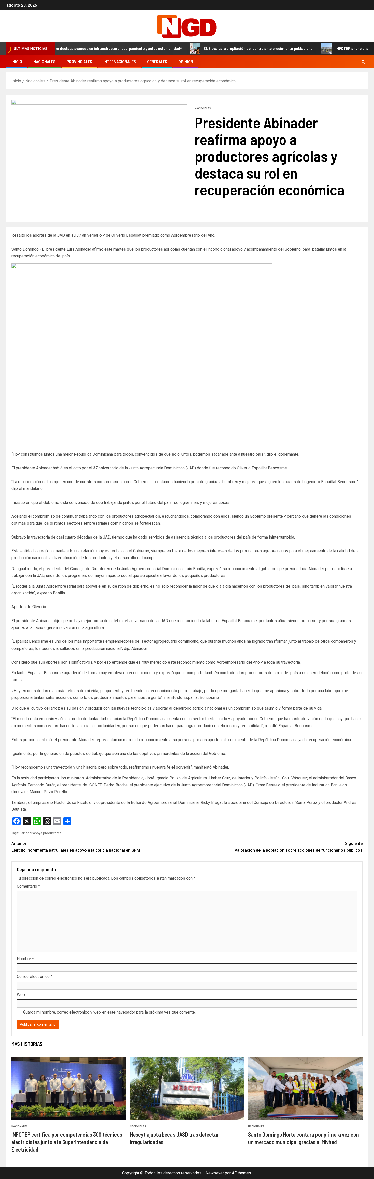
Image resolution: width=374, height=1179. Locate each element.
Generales (157, 62)
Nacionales (44, 62)
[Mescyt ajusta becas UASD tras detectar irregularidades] (187, 1088)
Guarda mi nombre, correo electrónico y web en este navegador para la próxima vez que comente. (109, 1012)
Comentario (28, 886)
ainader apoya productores (41, 833)
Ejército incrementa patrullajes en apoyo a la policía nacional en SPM (75, 847)
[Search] (363, 62)
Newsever (215, 1173)
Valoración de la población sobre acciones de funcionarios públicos (299, 847)
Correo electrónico (34, 976)
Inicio (16, 62)
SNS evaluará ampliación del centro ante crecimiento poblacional (230, 49)
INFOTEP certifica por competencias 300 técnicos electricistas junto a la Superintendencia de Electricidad (66, 1142)
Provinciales (79, 62)
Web (21, 994)
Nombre (25, 958)
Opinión (185, 62)
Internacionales (119, 62)
